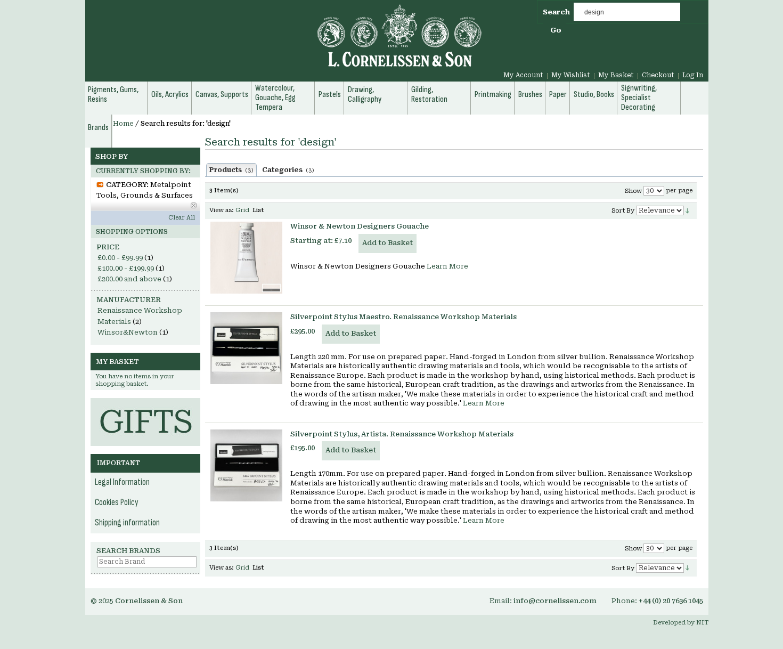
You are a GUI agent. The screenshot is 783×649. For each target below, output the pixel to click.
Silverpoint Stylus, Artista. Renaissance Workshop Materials (401, 434)
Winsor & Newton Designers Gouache (359, 226)
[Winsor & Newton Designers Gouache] (246, 258)
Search (556, 12)
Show (633, 191)
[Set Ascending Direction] (687, 210)
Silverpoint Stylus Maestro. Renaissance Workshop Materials (403, 317)
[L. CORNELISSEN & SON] (285, 42)
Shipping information (127, 522)
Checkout (658, 75)
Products (231, 170)
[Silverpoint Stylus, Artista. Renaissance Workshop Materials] (246, 465)
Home (123, 123)
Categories (288, 170)
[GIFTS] (145, 403)
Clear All (181, 217)
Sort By (622, 210)
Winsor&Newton (127, 332)
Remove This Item (194, 205)
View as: (221, 210)
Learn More (447, 266)
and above (129, 279)
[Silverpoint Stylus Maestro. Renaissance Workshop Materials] (246, 348)
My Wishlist (570, 75)
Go (555, 30)
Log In (692, 75)
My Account (523, 75)
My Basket (616, 75)
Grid (242, 210)
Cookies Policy (116, 502)
